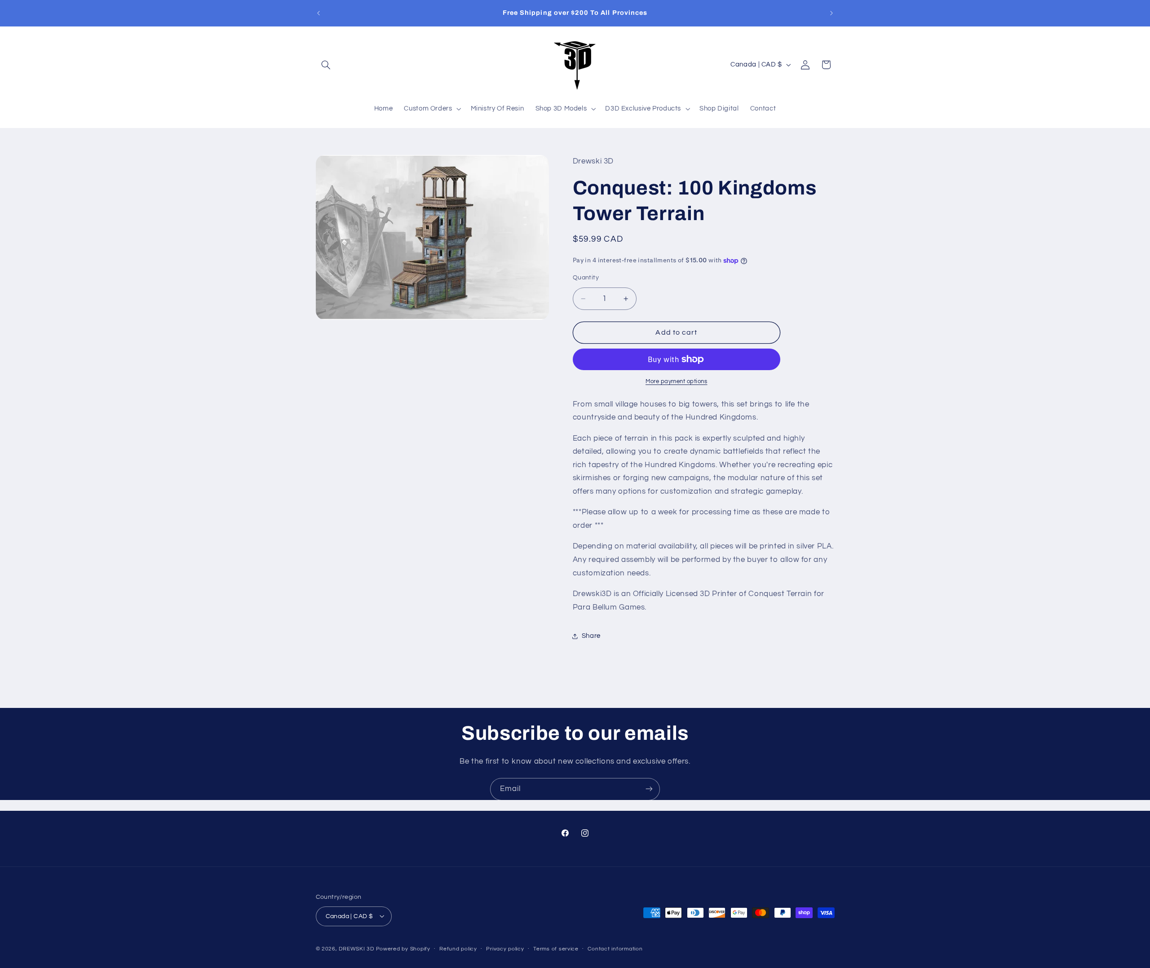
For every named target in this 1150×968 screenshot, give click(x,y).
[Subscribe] (649, 789)
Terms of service (556, 948)
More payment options (677, 382)
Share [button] (591, 635)
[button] (326, 64)
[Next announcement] (831, 13)
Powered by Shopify (403, 948)
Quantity (586, 277)
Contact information (615, 948)
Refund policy (458, 948)
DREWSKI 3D (356, 948)
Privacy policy (505, 948)
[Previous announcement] (318, 13)
